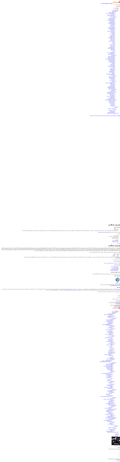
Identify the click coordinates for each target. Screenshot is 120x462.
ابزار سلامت (112, 70)
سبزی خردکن (112, 46)
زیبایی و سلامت (113, 55)
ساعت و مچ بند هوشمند (110, 15)
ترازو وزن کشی (112, 74)
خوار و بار (114, 109)
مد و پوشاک (114, 75)
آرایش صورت (110, 372)
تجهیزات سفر (112, 83)
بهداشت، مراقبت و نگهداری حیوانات (105, 361)
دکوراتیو (113, 335)
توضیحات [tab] (116, 239)
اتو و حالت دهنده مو (111, 60)
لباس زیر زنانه (108, 393)
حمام (113, 41)
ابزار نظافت (112, 49)
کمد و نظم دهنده (111, 47)
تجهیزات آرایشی (111, 66)
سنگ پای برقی (108, 376)
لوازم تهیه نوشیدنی (111, 19)
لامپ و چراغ (112, 39)
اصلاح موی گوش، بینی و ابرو (110, 58)
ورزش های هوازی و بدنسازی (109, 82)
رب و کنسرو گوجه (111, 110)
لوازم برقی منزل (111, 44)
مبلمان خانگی (112, 36)
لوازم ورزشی (112, 398)
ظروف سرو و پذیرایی (111, 27)
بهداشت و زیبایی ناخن (109, 374)
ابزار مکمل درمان (111, 72)
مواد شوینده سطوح (108, 354)
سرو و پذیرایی (112, 26)
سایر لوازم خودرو (111, 102)
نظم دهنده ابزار (112, 105)
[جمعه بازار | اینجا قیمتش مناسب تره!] (115, 8)
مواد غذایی (116, 106)
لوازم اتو (113, 51)
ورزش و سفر (114, 397)
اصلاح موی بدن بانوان (111, 57)
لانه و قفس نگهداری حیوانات (106, 360)
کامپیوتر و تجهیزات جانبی (111, 115)
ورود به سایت (118, 303)
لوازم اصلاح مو (112, 69)
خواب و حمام (112, 343)
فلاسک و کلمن (112, 29)
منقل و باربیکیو (112, 25)
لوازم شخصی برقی (111, 56)
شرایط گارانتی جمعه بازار (114, 270)
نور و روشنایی (112, 38)
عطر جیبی (109, 379)
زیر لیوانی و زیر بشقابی (110, 31)
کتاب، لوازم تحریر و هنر (112, 405)
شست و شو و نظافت (111, 352)
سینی (110, 330)
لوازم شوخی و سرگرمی (110, 96)
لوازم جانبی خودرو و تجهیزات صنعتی (110, 99)
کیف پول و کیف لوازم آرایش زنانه (105, 396)
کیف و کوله (112, 85)
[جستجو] (119, 5)
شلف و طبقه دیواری (111, 37)
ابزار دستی (112, 104)
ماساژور (111, 386)
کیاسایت (99, 291)
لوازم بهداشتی (112, 68)
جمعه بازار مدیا (115, 267)
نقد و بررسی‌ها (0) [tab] (115, 241)
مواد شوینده (110, 353)
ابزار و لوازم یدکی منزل (110, 52)
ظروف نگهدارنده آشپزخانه (106, 324)
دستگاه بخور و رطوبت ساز (108, 387)
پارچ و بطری (112, 30)
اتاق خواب (112, 42)
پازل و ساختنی (112, 94)
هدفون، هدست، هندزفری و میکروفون (102, 115)
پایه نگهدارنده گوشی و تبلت (110, 13)
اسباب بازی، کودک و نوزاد (112, 91)
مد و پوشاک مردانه (111, 76)
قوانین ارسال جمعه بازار (114, 269)
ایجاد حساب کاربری (117, 306)
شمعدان (113, 34)
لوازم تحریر (112, 406)
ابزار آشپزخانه (112, 21)
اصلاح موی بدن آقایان (109, 364)
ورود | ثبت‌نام (118, 6)
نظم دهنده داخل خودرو (107, 420)
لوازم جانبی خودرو (111, 100)
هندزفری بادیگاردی (55, 250)
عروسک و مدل (112, 95)
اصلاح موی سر (112, 62)
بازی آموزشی (108, 411)
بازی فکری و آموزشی (111, 93)
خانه (119, 115)
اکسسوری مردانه (111, 77)
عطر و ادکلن (109, 380)
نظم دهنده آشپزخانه (111, 23)
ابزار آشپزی (110, 326)
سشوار (113, 63)
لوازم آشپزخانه (112, 17)
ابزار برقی (112, 424)
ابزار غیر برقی (112, 103)
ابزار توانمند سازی (111, 71)
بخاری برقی (112, 45)
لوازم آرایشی (112, 64)
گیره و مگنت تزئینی (108, 337)
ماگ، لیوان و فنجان (111, 28)
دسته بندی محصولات (115, 10)
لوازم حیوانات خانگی (111, 54)
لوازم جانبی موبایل (111, 12)
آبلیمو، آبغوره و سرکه (111, 112)
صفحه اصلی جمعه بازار (114, 266)
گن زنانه (107, 394)
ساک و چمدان (112, 84)
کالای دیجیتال (114, 11)
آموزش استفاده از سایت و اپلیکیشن (112, 113)
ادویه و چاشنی (112, 111)
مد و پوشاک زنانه (111, 78)
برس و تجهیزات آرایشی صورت (106, 373)
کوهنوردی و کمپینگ (111, 86)
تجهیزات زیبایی (108, 377)
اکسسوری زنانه (112, 80)
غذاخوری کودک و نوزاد (110, 98)
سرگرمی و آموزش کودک (110, 92)
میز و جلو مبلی (112, 35)
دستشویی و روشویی (109, 344)
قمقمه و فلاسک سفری (110, 87)
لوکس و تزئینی (112, 33)
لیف (110, 346)
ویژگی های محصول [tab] (115, 240)
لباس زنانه (112, 79)
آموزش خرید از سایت (114, 268)
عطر (113, 67)
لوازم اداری (112, 90)
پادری (113, 43)
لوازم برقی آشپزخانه (111, 18)
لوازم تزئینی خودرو (111, 101)
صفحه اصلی (116, 9)
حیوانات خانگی (112, 53)
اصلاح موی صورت (111, 61)
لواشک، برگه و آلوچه (111, 108)
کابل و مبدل (112, 14)
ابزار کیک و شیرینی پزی (110, 20)
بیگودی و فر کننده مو (111, 59)
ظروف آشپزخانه (111, 22)
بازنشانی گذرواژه (117, 302)
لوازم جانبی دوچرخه (111, 88)
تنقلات (115, 107)
